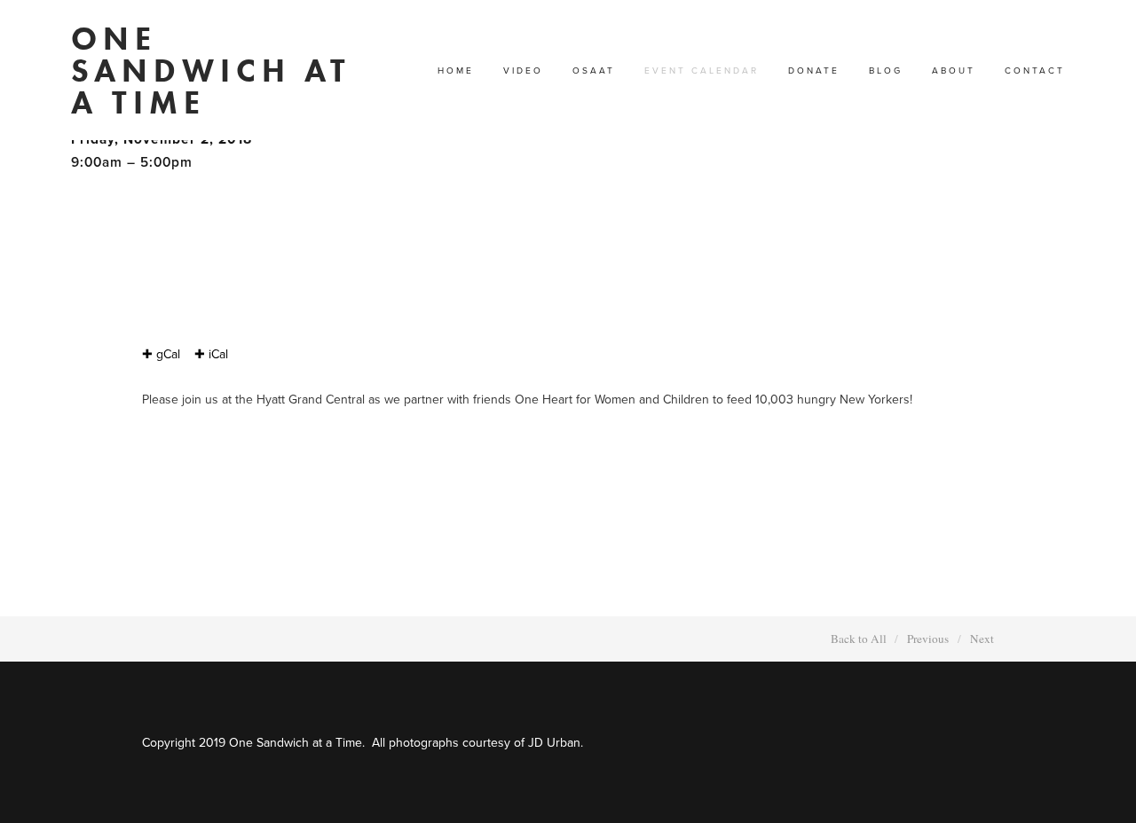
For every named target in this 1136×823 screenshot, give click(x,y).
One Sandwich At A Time (211, 70)
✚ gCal (161, 354)
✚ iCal (211, 354)
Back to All (859, 639)
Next (982, 639)
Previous (928, 639)
